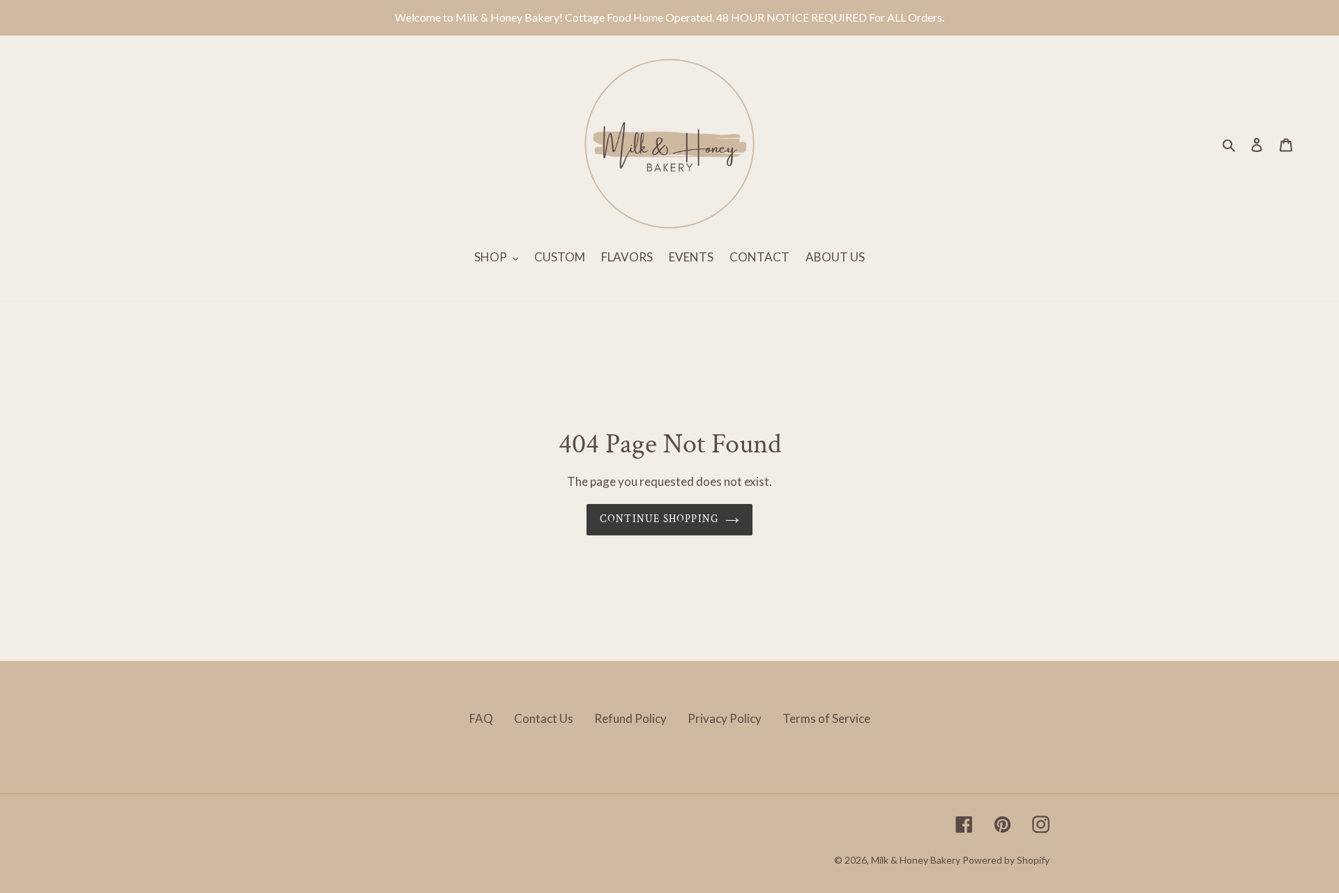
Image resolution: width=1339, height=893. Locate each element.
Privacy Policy (725, 718)
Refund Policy (630, 718)
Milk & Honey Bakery (915, 860)
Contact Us (543, 718)
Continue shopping (659, 519)
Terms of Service (826, 718)
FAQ (481, 718)
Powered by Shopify (1006, 860)
